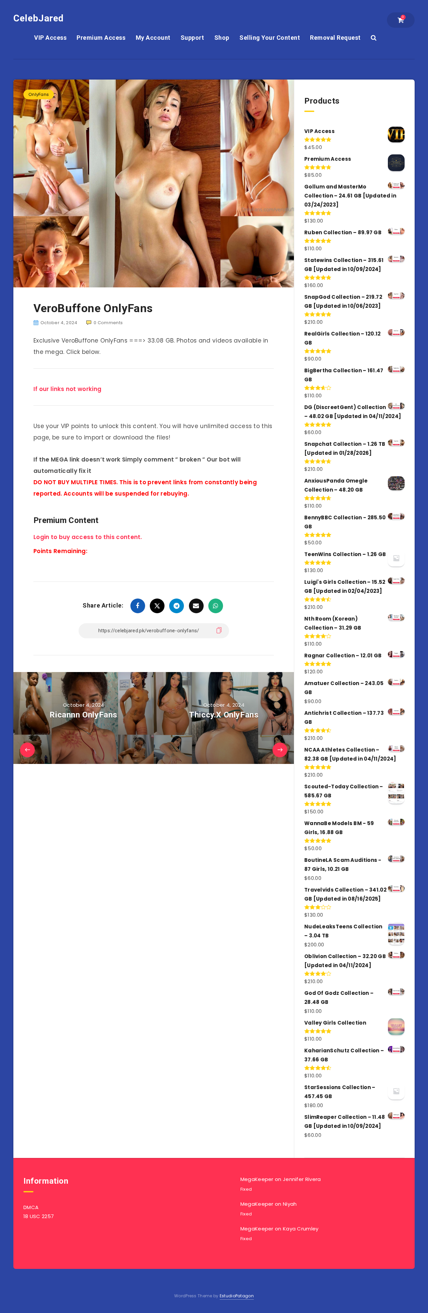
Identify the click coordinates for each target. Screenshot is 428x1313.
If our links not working (67, 389)
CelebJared (38, 18)
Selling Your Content (269, 37)
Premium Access (101, 37)
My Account (153, 37)
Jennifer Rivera (302, 1179)
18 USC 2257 (38, 1216)
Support (192, 37)
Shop (221, 37)
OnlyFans (38, 94)
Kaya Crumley (301, 1228)
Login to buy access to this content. (87, 537)
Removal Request (335, 37)
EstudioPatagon (237, 1296)
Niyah (290, 1203)
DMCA (30, 1207)
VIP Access (50, 37)
